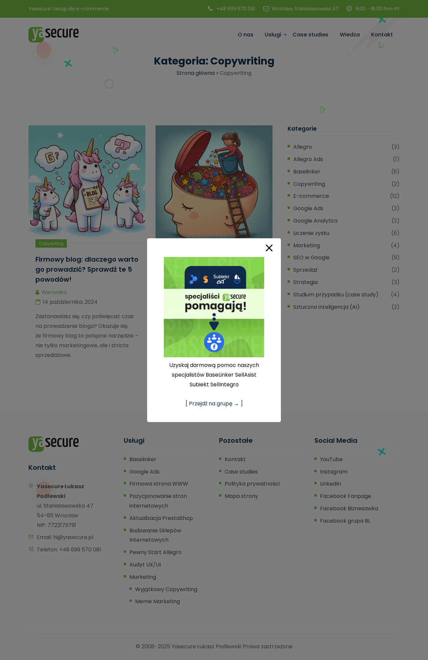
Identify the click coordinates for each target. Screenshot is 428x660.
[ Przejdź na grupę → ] (214, 403)
